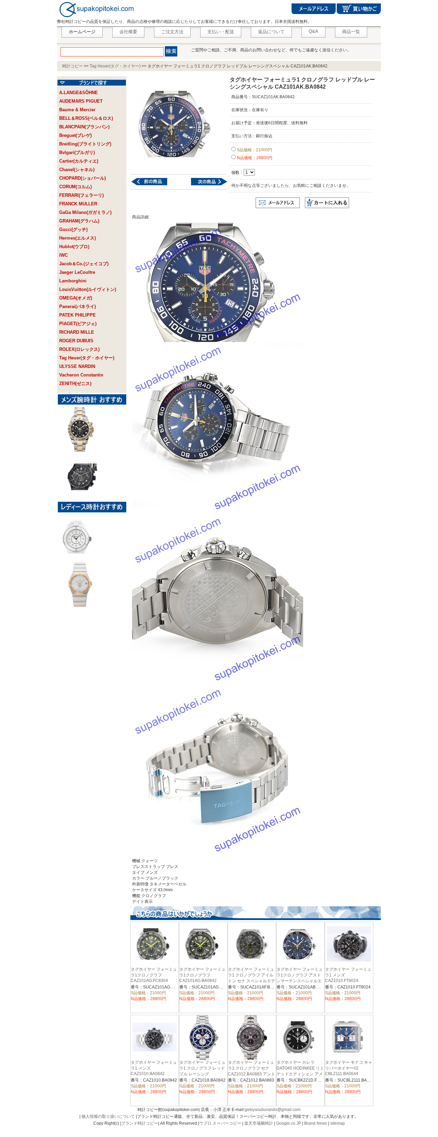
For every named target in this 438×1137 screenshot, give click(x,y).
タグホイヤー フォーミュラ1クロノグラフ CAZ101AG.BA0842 (202, 975)
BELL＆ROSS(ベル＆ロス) (86, 118)
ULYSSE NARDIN (77, 366)
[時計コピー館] (96, 17)
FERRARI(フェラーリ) (81, 195)
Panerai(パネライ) (77, 306)
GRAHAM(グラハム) (79, 220)
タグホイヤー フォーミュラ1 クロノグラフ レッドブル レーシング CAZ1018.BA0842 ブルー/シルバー (202, 1074)
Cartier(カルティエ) (78, 161)
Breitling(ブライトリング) (85, 143)
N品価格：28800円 (254, 157)
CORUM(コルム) (75, 186)
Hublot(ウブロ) (74, 246)
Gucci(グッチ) (73, 229)
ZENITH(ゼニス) (75, 383)
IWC (63, 255)
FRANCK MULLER (78, 203)
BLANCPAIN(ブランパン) (84, 126)
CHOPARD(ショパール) (82, 178)
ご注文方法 (172, 31)
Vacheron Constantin (81, 375)
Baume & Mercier (77, 109)
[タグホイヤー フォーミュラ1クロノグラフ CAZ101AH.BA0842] (153, 185)
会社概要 (128, 31)
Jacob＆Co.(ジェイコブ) (83, 263)
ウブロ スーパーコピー (220, 1123)
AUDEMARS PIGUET (81, 101)
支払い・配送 (220, 31)
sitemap (337, 1123)
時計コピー (72, 66)
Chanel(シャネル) (76, 169)
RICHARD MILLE (76, 332)
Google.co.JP (288, 1123)
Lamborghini (73, 280)
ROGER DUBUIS (76, 340)
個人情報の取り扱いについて (108, 1116)
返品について (271, 31)
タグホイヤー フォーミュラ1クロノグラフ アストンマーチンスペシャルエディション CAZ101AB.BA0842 (299, 981)
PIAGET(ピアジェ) (77, 323)
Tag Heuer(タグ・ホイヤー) (115, 66)
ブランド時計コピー (139, 1123)
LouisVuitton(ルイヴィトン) (87, 289)
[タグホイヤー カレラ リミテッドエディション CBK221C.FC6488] (205, 185)
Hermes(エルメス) (77, 238)
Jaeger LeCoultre (77, 272)
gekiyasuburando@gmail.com (272, 1109)
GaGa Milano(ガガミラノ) (85, 212)
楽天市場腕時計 (258, 1123)
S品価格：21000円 (254, 150)
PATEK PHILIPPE (77, 315)
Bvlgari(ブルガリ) (77, 152)
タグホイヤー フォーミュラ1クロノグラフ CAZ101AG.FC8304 (154, 975)
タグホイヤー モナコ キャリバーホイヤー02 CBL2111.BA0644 (348, 1068)
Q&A (313, 31)
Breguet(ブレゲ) (75, 135)
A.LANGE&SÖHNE (78, 92)
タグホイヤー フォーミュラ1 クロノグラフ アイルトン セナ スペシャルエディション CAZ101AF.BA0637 (251, 981)
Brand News (315, 1123)
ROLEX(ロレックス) (79, 349)
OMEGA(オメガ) (75, 298)
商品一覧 (351, 31)
